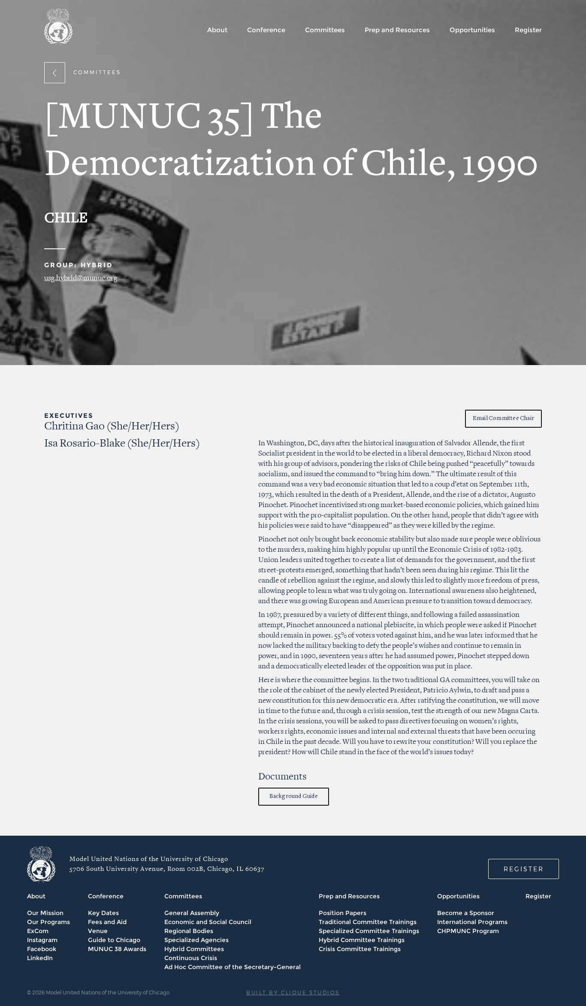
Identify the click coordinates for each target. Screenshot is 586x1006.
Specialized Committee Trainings (369, 931)
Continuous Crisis (190, 958)
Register (528, 30)
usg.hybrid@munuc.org (80, 278)
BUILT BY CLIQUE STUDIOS (293, 992)
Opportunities (472, 30)
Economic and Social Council (207, 922)
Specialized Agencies (196, 940)
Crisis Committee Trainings (360, 949)
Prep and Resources (397, 30)
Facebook (41, 949)
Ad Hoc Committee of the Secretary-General (232, 967)
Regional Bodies (188, 931)
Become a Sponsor (465, 913)
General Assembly (191, 913)
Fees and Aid (107, 922)
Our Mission (45, 913)
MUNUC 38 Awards (117, 949)
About (217, 30)
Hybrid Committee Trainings (362, 940)
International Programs (472, 922)
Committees (325, 30)
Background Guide (293, 796)
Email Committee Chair (503, 418)
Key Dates (103, 913)
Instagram (42, 940)
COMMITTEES (97, 72)
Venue (98, 931)
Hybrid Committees (194, 949)
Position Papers (342, 913)
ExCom (37, 931)
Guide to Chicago (114, 940)
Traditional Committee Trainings (368, 922)
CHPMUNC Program (468, 931)
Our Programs (48, 922)
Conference (266, 30)
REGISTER (524, 869)
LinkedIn (40, 958)
